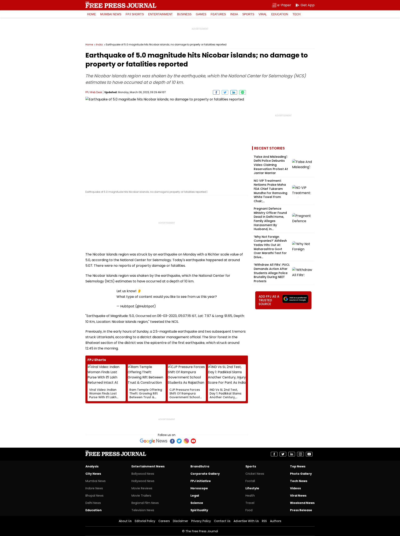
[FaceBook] (172, 440)
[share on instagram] (300, 454)
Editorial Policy (145, 521)
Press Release (301, 510)
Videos (295, 488)
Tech (296, 14)
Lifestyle (252, 488)
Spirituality (199, 510)
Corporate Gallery (205, 474)
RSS (264, 521)
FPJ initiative (200, 481)
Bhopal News (94, 495)
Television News (142, 510)
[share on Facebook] (216, 92)
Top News (297, 466)
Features (218, 14)
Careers (164, 521)
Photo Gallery (301, 474)
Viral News (298, 495)
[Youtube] (193, 440)
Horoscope (199, 488)
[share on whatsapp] (242, 92)
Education (279, 14)
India (234, 14)
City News (93, 474)
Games (201, 14)
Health (250, 495)
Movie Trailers (141, 495)
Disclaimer (180, 521)
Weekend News (302, 503)
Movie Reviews (141, 488)
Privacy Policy (201, 521)
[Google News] (154, 440)
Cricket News (254, 474)
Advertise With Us (246, 521)
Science (196, 503)
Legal (194, 495)
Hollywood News (142, 481)
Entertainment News (148, 466)
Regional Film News (145, 503)
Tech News (298, 481)
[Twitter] (179, 440)
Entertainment (160, 14)
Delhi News (93, 503)
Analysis (92, 466)
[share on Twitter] (225, 92)
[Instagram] (186, 440)
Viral (263, 14)
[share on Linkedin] (233, 92)
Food (248, 510)
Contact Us (222, 521)
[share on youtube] (309, 454)
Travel (249, 503)
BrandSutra (199, 466)
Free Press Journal (120, 5)
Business (184, 14)
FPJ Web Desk (93, 92)
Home (91, 14)
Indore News (94, 488)
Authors (275, 521)
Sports (248, 14)
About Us (125, 521)
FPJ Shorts (135, 14)
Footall (250, 481)
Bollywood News (142, 474)
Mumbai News (110, 14)
